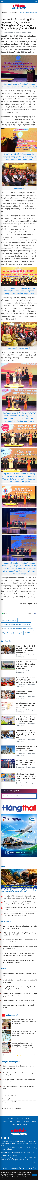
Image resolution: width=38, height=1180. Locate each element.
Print (5, 614)
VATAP (28, 633)
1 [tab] (18, 1055)
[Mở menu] (2, 1)
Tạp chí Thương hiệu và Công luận (12, 633)
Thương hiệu (13, 12)
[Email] (9, 1138)
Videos (25, 1125)
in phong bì (7, 1099)
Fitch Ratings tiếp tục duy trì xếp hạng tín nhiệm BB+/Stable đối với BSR (26, 749)
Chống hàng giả (11, 1015)
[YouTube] (5, 1138)
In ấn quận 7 (9, 1102)
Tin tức (10, 1118)
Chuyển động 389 (7, 1121)
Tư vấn (13, 1125)
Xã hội (3, 969)
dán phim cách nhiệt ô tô (9, 1096)
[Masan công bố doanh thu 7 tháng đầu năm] (8, 695)
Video (3, 866)
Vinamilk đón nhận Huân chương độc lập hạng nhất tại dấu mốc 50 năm (26, 762)
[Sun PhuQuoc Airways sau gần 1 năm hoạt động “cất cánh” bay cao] (8, 707)
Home (5, 12)
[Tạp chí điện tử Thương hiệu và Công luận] (19, 1131)
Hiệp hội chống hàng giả (9, 620)
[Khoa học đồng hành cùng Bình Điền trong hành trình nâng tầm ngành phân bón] (8, 721)
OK (34, 1175)
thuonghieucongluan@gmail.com (13, 1152)
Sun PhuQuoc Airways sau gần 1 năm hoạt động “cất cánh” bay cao (26, 705)
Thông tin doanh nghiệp (10, 1062)
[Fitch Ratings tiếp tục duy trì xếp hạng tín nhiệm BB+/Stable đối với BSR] (8, 751)
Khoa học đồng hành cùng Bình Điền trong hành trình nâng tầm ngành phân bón (25, 719)
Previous (3, 1055)
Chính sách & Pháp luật (23, 1121)
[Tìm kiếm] (36, 1)
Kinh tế (17, 1118)
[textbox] (19, 795)
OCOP (34, 1121)
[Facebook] (1, 1138)
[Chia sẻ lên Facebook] (35, 613)
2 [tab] (20, 1055)
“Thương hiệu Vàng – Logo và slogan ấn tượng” (16, 624)
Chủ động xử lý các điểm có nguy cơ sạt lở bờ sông (18, 1000)
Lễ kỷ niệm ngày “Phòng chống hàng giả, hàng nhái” (18, 628)
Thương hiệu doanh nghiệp (28, 12)
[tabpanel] (19, 1036)
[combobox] (19, 796)
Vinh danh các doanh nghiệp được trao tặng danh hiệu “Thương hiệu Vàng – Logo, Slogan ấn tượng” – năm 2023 (18, 24)
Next (35, 1055)
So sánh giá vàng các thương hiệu (11, 1108)
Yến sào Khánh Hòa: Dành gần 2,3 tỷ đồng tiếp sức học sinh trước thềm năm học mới (26, 680)
